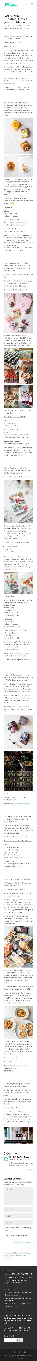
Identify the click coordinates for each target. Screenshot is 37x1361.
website (6, 286)
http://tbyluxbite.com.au (18, 222)
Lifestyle (27, 26)
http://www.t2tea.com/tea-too (20, 804)
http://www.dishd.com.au (19, 1066)
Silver (7, 1304)
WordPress (19, 1358)
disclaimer (25, 1330)
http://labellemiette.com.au (19, 653)
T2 (16, 684)
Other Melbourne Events (12, 28)
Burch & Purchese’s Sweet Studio (15, 275)
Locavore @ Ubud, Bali (13, 1274)
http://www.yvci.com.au (18, 857)
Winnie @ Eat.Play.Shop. (19, 1157)
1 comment (26, 28)
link (5, 662)
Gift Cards (14, 1068)
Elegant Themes (19, 1356)
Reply (30, 1170)
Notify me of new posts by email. (17, 1236)
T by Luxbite (16, 108)
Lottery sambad (10, 1298)
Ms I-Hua (9, 26)
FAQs (13, 1071)
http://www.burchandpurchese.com (16, 435)
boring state (9, 1292)
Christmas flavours (10, 533)
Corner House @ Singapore (14, 1277)
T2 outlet (17, 797)
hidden (24, 268)
